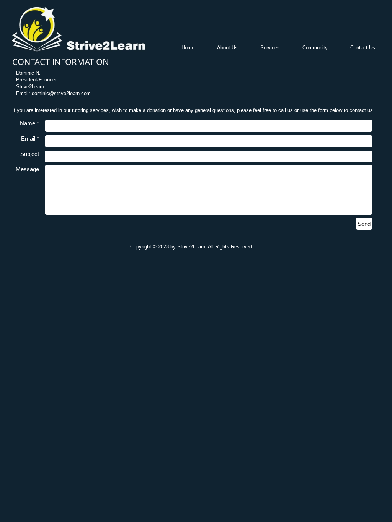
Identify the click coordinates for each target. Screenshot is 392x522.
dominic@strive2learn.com (61, 93)
